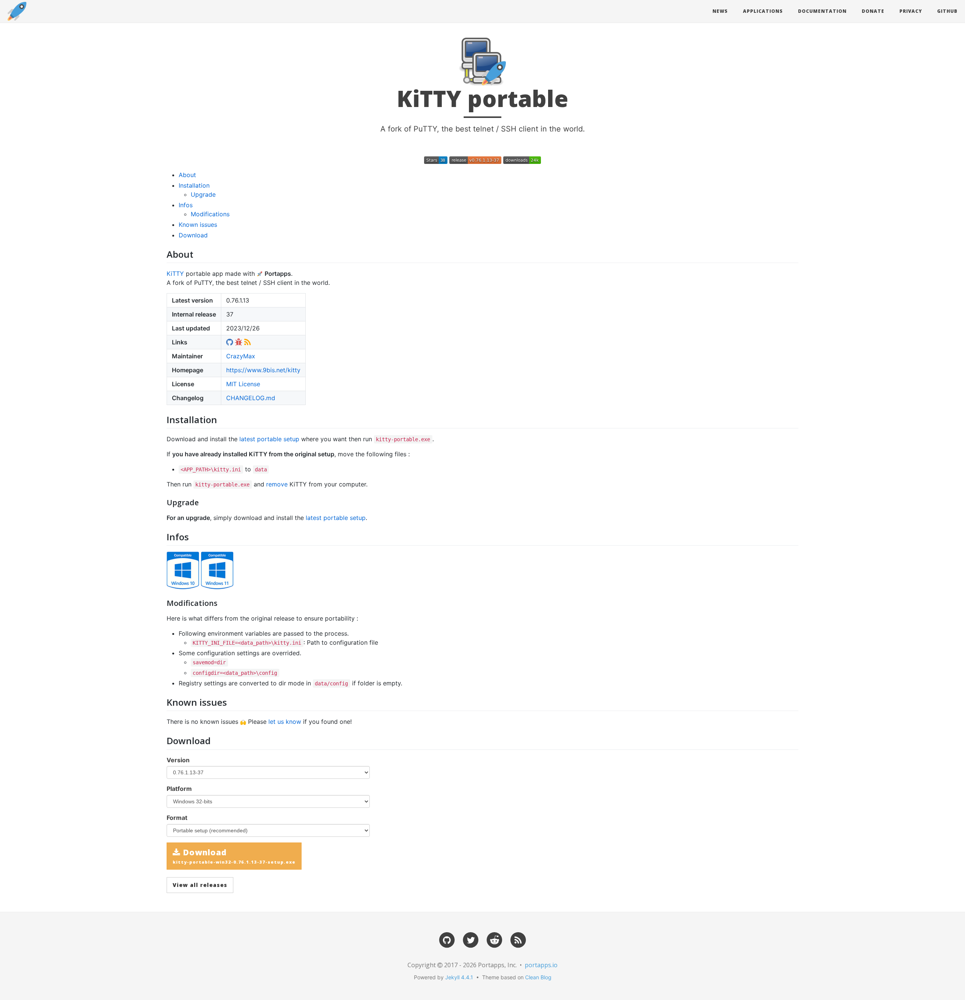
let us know (284, 721)
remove (277, 484)
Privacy (910, 11)
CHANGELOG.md (250, 398)
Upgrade (203, 194)
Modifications (210, 214)
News (720, 11)
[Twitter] (471, 939)
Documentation (822, 11)
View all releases (200, 884)
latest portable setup (269, 439)
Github (947, 11)
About (187, 175)
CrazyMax (240, 356)
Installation (194, 185)
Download (193, 235)
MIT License (243, 384)
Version (178, 760)
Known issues (198, 224)
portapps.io (541, 965)
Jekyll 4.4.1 (459, 977)
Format (177, 817)
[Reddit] (495, 939)
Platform (179, 788)
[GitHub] (447, 939)
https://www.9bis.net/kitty (263, 370)
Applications (763, 11)
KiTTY (175, 273)
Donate (873, 11)
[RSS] (518, 939)
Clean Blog (538, 977)
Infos (186, 205)
